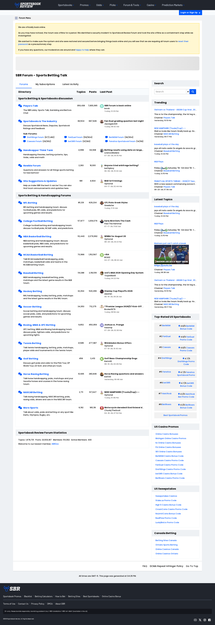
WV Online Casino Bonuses (169, 451)
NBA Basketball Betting (37, 236)
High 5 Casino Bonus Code (168, 504)
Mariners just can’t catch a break (170, 243)
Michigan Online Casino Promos (171, 438)
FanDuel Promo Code (187, 338)
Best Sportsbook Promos (175, 415)
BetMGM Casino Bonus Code (170, 456)
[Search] (193, 91)
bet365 (166, 382)
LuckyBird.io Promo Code (167, 522)
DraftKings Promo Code (186, 363)
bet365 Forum (75, 141)
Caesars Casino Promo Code (170, 460)
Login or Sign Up (189, 12)
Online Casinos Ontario (167, 553)
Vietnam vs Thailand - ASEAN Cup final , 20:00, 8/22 (179, 109)
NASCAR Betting (32, 392)
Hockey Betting (32, 291)
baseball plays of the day (166, 144)
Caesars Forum (34, 141)
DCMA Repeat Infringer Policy (166, 566)
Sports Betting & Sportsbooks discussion (45, 98)
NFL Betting (30, 202)
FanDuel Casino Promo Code (169, 464)
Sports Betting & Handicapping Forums (44, 195)
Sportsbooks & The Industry (40, 121)
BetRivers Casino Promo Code (170, 478)
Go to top (192, 566)
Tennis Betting (32, 343)
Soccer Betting (32, 306)
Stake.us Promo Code (166, 500)
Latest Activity (70, 84)
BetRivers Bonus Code (187, 406)
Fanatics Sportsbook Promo (186, 373)
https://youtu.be (163, 265)
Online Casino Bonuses (167, 434)
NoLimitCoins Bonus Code (168, 513)
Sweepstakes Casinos (166, 496)
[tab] (24, 84)
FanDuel (167, 336)
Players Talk (30, 105)
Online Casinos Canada (167, 549)
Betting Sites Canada (166, 540)
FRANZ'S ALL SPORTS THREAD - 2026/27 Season (176, 181)
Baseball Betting (33, 273)
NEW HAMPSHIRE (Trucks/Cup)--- (170, 128)
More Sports (30, 407)
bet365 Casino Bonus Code (169, 473)
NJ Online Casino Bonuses (168, 442)
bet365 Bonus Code (187, 384)
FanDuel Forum (75, 137)
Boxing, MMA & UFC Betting (39, 325)
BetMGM (166, 325)
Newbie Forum (32, 165)
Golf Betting (30, 358)
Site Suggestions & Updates (40, 181)
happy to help (82, 49)
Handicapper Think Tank (38, 150)
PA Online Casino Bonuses (168, 447)
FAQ (145, 566)
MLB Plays (158, 161)
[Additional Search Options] (188, 91)
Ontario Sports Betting (167, 544)
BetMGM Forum (116, 137)
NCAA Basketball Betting (38, 254)
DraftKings (167, 358)
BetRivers (166, 404)
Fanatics (167, 371)
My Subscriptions (45, 84)
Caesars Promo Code (187, 349)
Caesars (167, 347)
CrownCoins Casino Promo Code (171, 509)
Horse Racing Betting (36, 374)
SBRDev (55, 444)
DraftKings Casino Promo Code (171, 469)
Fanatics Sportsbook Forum (122, 141)
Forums (24, 84)
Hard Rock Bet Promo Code (186, 395)
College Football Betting (38, 221)
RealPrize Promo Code (166, 518)
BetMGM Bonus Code (187, 327)
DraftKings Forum (35, 137)
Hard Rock (166, 393)
